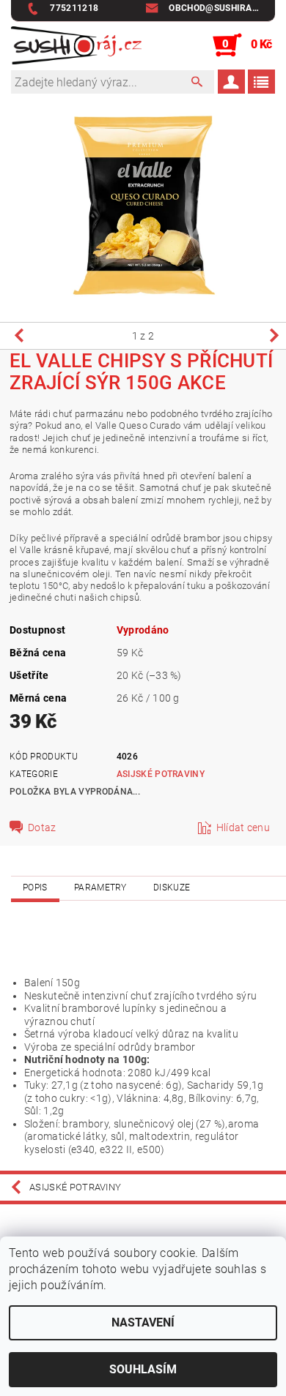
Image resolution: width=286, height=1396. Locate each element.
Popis (35, 887)
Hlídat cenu (243, 827)
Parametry (100, 887)
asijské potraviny (161, 774)
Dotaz (42, 827)
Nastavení (143, 1322)
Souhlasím (143, 1369)
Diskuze (171, 887)
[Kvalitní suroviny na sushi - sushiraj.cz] (76, 45)
